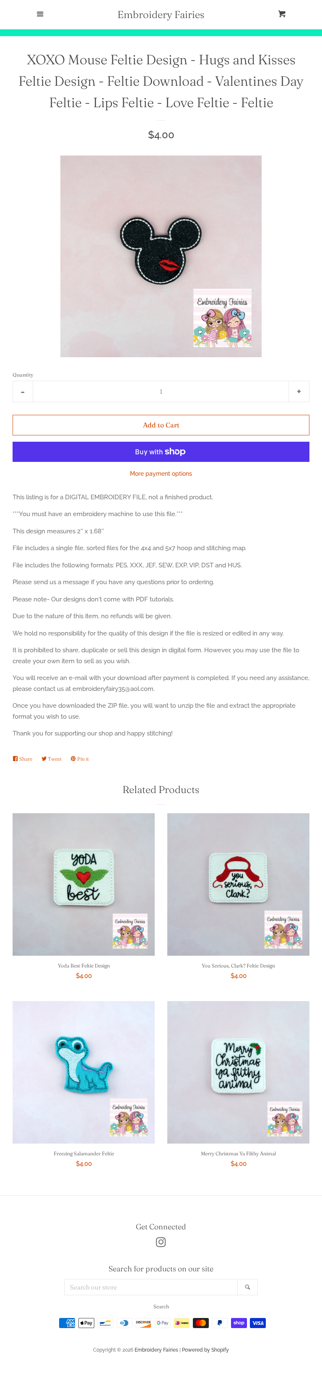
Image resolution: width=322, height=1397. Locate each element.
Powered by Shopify (205, 1350)
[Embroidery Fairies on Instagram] (161, 1244)
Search (161, 1306)
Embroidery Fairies (161, 15)
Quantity (23, 375)
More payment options (161, 473)
